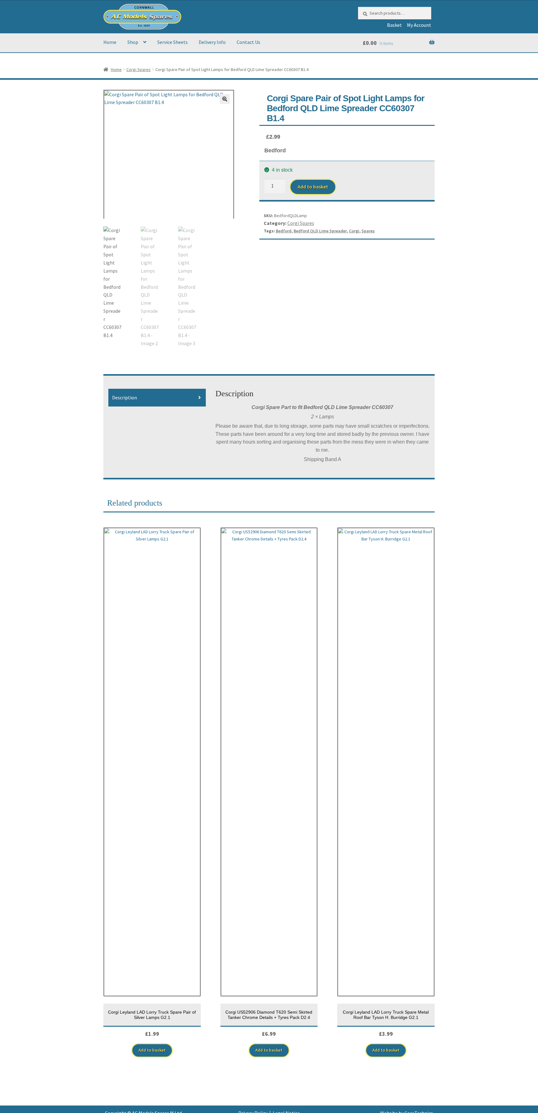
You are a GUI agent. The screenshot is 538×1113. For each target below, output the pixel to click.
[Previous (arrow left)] (11, 556)
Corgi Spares (138, 69)
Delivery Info (212, 42)
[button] (225, 99)
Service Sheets (172, 42)
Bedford (283, 231)
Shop (132, 42)
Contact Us (248, 42)
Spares (368, 231)
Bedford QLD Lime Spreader (320, 231)
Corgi (354, 231)
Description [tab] (124, 397)
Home (109, 42)
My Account (419, 25)
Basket (394, 25)
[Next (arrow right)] (527, 556)
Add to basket (313, 186)
